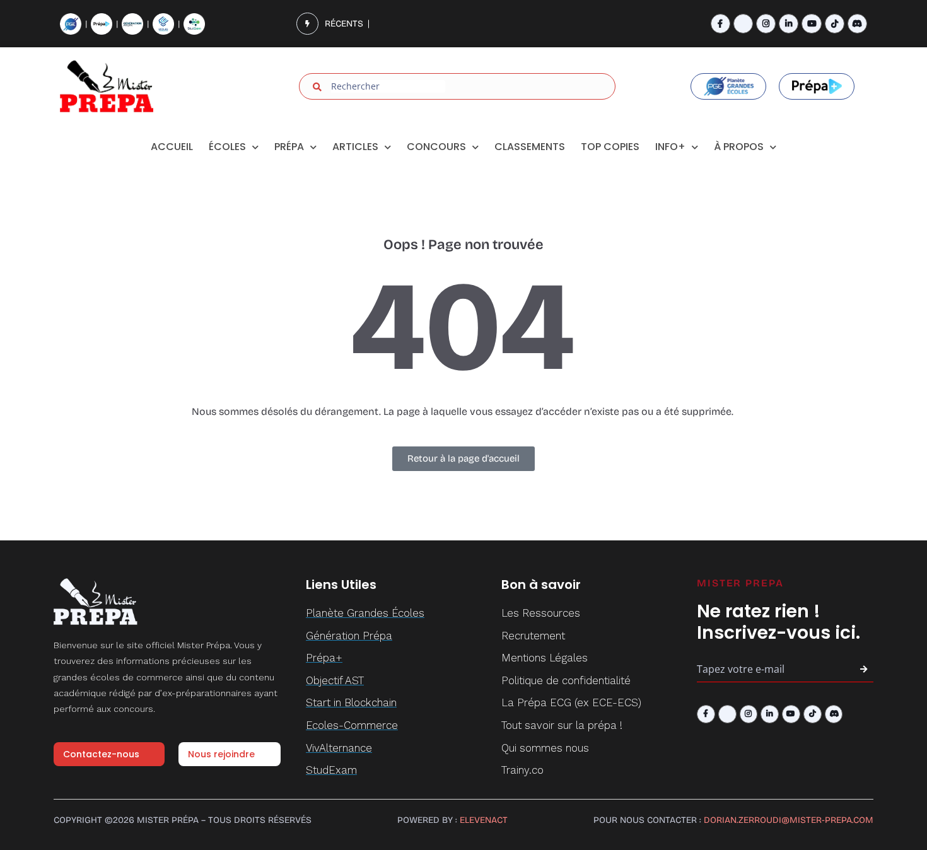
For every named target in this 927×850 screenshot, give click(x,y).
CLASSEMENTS (529, 146)
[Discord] (857, 23)
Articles (355, 146)
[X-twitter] (743, 23)
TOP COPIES (610, 146)
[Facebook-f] (720, 23)
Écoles (227, 146)
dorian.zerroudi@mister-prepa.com (788, 820)
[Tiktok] (834, 23)
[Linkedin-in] (788, 23)
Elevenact (484, 820)
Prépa (289, 146)
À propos (739, 146)
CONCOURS (436, 146)
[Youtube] (811, 23)
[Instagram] (766, 23)
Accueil (172, 146)
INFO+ (670, 146)
